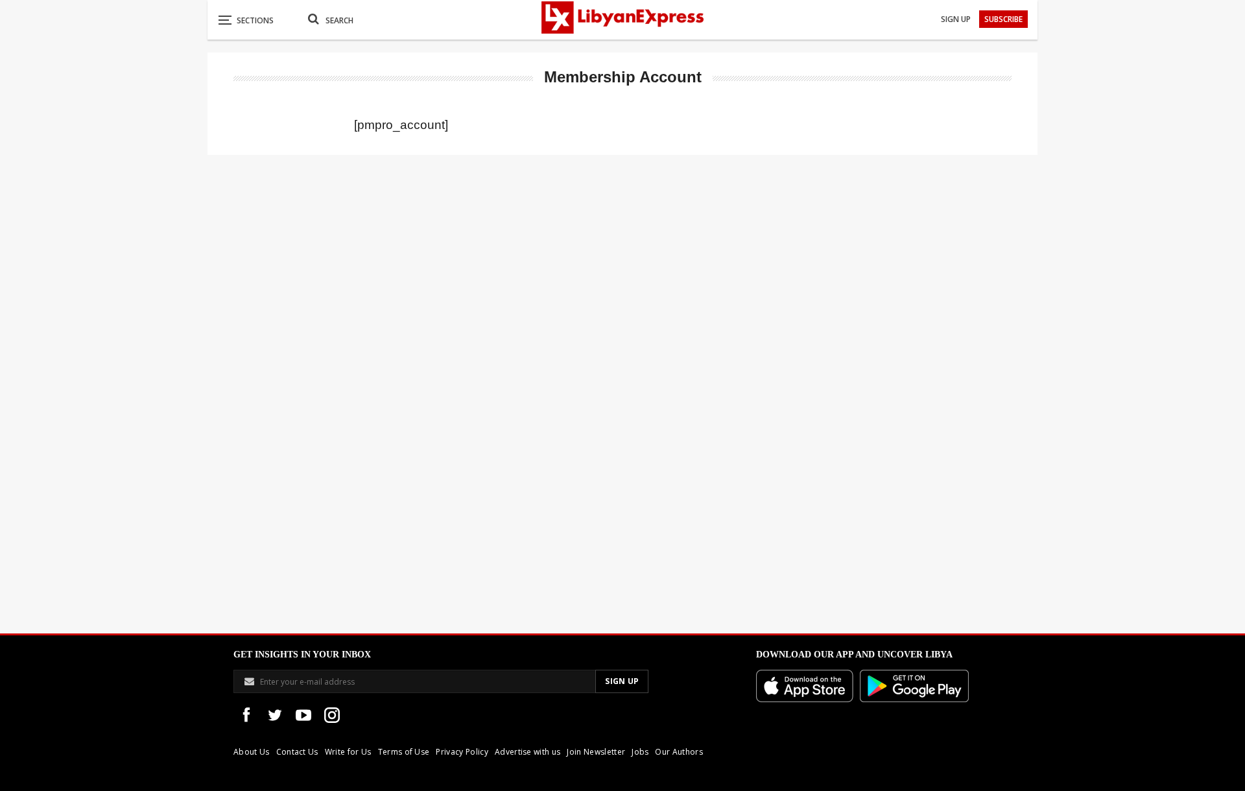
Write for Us (348, 751)
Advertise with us (527, 751)
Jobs (640, 751)
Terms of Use (404, 751)
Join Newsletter (596, 751)
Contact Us (297, 751)
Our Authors (679, 751)
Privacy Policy (462, 751)
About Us (251, 751)
